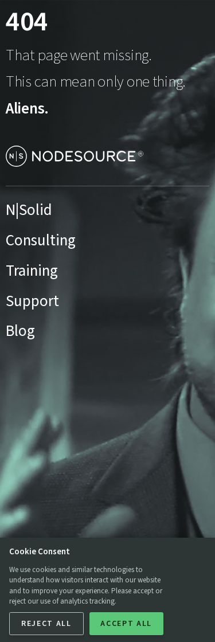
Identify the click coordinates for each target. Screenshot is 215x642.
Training (32, 271)
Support (32, 301)
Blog (20, 331)
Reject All (46, 623)
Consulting (41, 240)
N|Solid (29, 210)
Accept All (126, 623)
